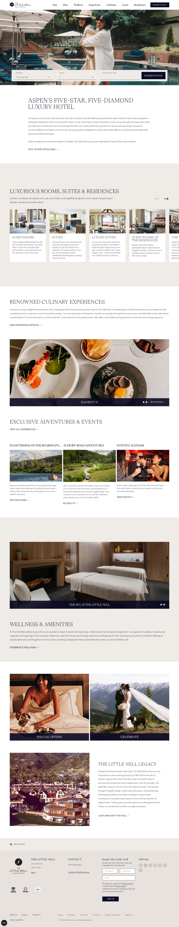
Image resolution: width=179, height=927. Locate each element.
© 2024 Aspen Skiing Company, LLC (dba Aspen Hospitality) (75, 920)
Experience (94, 4)
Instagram (150, 865)
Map (33, 872)
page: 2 (143, 402)
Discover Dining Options (24, 325)
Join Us (110, 899)
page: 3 (146, 402)
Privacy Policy (121, 886)
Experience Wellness (23, 647)
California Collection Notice (112, 915)
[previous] (157, 199)
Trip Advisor (140, 870)
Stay (55, 4)
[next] (166, 199)
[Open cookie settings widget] (4, 923)
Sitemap (60, 915)
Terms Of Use (96, 915)
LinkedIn (165, 865)
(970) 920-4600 (75, 865)
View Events (124, 497)
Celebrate (111, 4)
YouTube (155, 865)
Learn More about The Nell (112, 816)
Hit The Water (18, 500)
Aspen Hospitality (16, 920)
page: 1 (140, 402)
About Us (13, 915)
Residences (140, 4)
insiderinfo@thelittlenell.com (79, 872)
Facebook (140, 865)
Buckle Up (69, 503)
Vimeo (160, 865)
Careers (25, 915)
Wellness (78, 4)
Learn (125, 4)
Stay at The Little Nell (42, 149)
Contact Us (36, 915)
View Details (156, 402)
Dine (65, 4)
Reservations (153, 75)
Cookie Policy (128, 915)
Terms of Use (128, 883)
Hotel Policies (71, 915)
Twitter (145, 865)
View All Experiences (23, 429)
